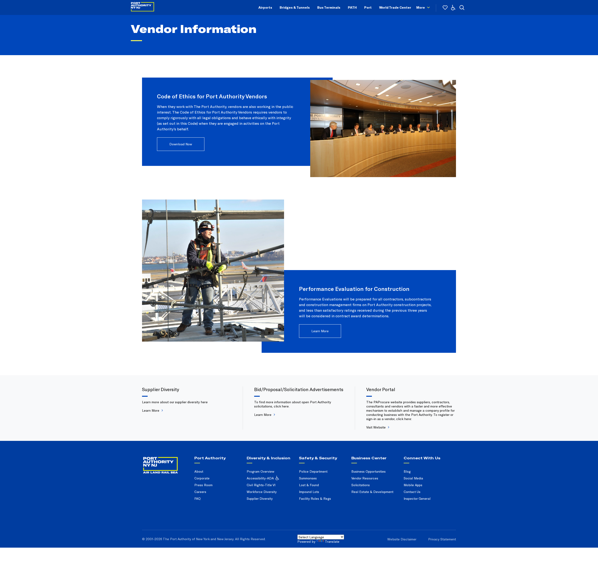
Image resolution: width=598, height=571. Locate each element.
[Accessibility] (453, 7)
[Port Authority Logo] (142, 7)
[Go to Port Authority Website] (166, 461)
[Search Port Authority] (462, 7)
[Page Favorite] (445, 7)
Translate (332, 541)
